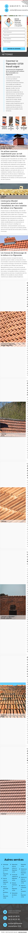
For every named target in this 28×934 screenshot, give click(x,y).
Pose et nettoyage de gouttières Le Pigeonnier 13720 (5, 892)
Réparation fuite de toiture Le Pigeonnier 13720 (14, 868)
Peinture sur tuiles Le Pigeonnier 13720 (24, 880)
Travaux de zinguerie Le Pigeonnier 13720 (15, 877)
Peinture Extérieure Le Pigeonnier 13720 (14, 886)
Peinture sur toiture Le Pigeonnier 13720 (24, 872)
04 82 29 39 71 (15, 6)
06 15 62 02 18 (14, 919)
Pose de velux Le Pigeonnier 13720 (5, 881)
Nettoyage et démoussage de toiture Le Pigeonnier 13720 (6, 870)
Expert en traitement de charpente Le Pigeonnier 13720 (23, 891)
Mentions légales (22, 932)
